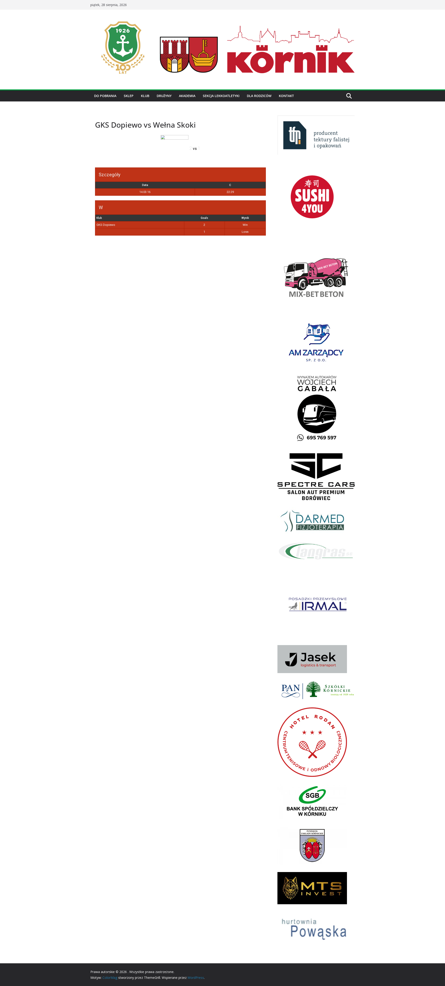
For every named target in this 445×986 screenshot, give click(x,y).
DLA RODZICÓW (259, 96)
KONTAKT (286, 96)
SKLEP (129, 96)
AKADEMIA (187, 96)
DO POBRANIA (105, 96)
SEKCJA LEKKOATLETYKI (221, 96)
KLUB (145, 96)
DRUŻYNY (164, 96)
